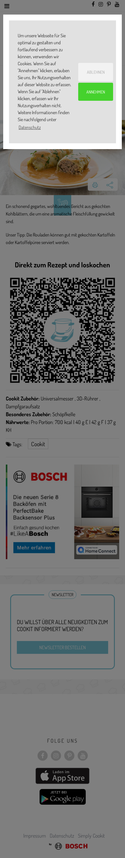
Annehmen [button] (95, 91)
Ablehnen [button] (96, 72)
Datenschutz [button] (30, 127)
